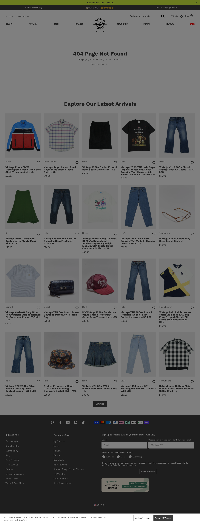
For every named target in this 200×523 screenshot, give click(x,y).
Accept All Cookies (163, 518)
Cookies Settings (142, 518)
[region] (100, 518)
